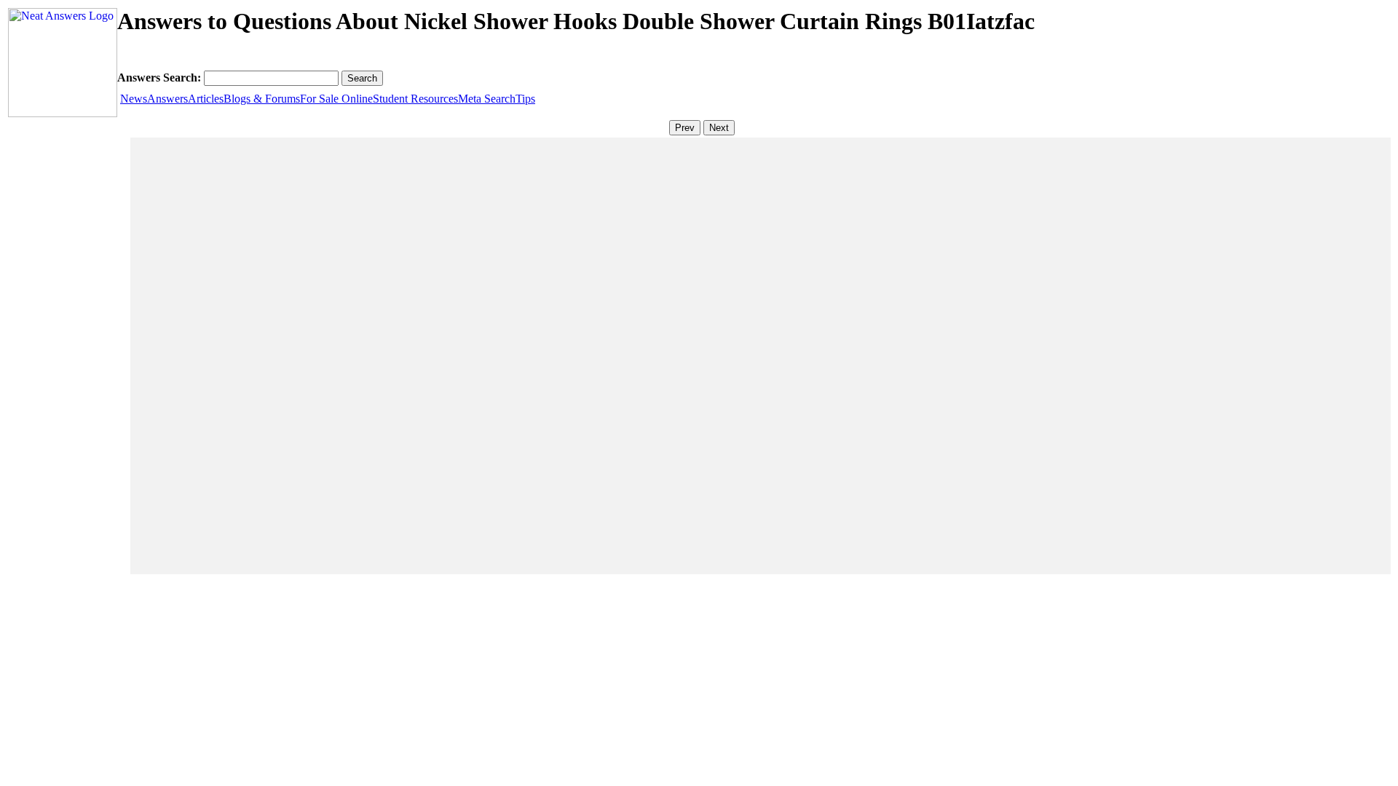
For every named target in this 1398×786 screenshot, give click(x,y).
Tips (525, 98)
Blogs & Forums (262, 98)
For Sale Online (336, 98)
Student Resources (415, 98)
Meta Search (487, 98)
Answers (167, 98)
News (133, 98)
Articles (206, 98)
